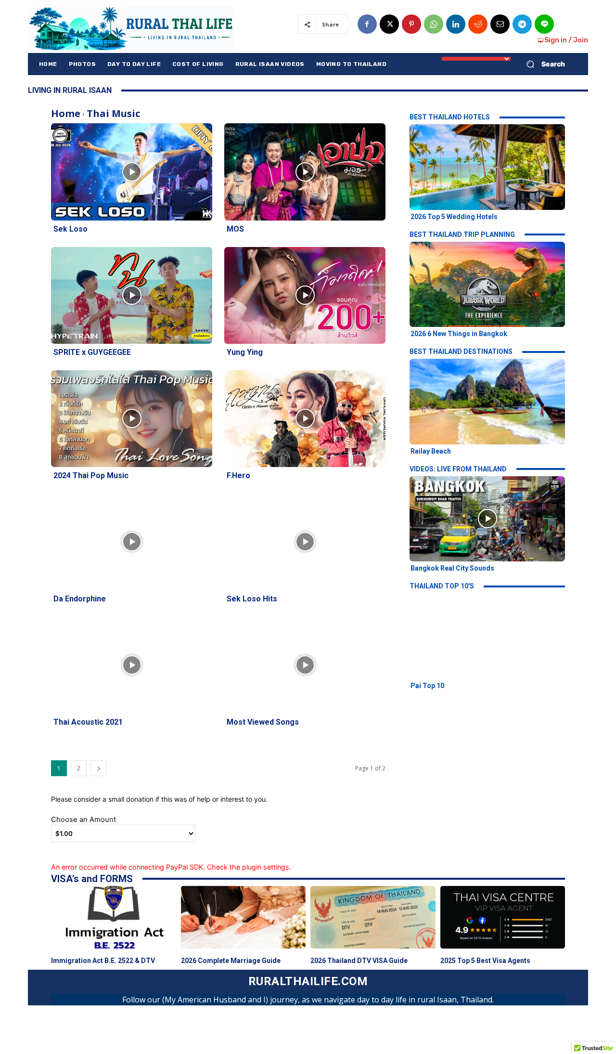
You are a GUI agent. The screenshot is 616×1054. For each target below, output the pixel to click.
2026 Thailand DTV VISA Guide (359, 960)
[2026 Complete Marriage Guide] (243, 917)
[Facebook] (367, 24)
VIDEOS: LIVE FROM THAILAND (458, 469)
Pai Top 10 (427, 686)
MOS (235, 229)
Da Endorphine (79, 598)
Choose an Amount (83, 819)
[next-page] (98, 768)
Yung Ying (245, 352)
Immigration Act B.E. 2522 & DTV (103, 960)
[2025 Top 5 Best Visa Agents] (502, 917)
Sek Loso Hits (252, 598)
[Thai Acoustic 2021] (131, 665)
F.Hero (238, 475)
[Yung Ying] (304, 295)
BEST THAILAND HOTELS (450, 117)
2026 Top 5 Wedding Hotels (454, 217)
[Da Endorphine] (131, 542)
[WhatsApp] (433, 24)
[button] (542, 64)
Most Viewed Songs (263, 722)
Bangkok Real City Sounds (452, 568)
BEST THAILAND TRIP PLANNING (462, 234)
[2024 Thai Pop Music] (131, 418)
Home (65, 113)
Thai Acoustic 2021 (88, 722)
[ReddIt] (478, 24)
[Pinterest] (411, 24)
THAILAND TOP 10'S (442, 586)
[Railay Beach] (487, 401)
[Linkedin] (455, 24)
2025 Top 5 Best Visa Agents (485, 960)
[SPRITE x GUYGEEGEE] (131, 295)
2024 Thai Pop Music (90, 475)
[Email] (500, 24)
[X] (389, 24)
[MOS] (304, 171)
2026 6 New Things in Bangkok (459, 334)
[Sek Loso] (131, 171)
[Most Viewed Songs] (304, 665)
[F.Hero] (304, 418)
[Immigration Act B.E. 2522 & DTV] (113, 917)
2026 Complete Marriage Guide (231, 960)
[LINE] (544, 24)
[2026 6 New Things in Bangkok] (487, 284)
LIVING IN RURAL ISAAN (70, 90)
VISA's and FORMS (92, 879)
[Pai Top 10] (487, 635)
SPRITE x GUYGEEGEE (92, 352)
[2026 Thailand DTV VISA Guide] (373, 917)
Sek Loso (70, 229)
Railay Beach (431, 451)
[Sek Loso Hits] (304, 542)
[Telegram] (522, 24)
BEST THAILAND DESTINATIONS (461, 351)
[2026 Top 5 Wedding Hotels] (487, 166)
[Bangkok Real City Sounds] (487, 518)
